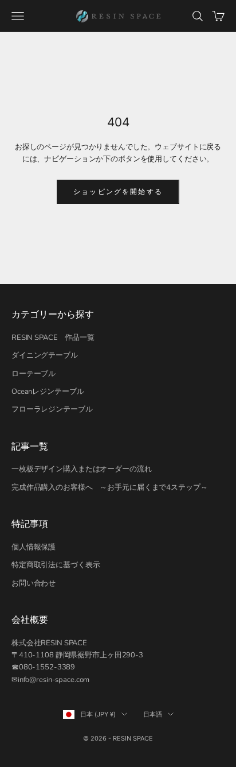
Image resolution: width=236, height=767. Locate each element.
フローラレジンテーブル (52, 409)
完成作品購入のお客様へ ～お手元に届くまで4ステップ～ (109, 487)
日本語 (152, 714)
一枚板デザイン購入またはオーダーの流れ (81, 469)
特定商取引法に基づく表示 (55, 565)
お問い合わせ (33, 583)
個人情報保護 (33, 547)
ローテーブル (33, 374)
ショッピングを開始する (118, 191)
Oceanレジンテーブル (47, 391)
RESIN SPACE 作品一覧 (53, 337)
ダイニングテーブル (44, 355)
